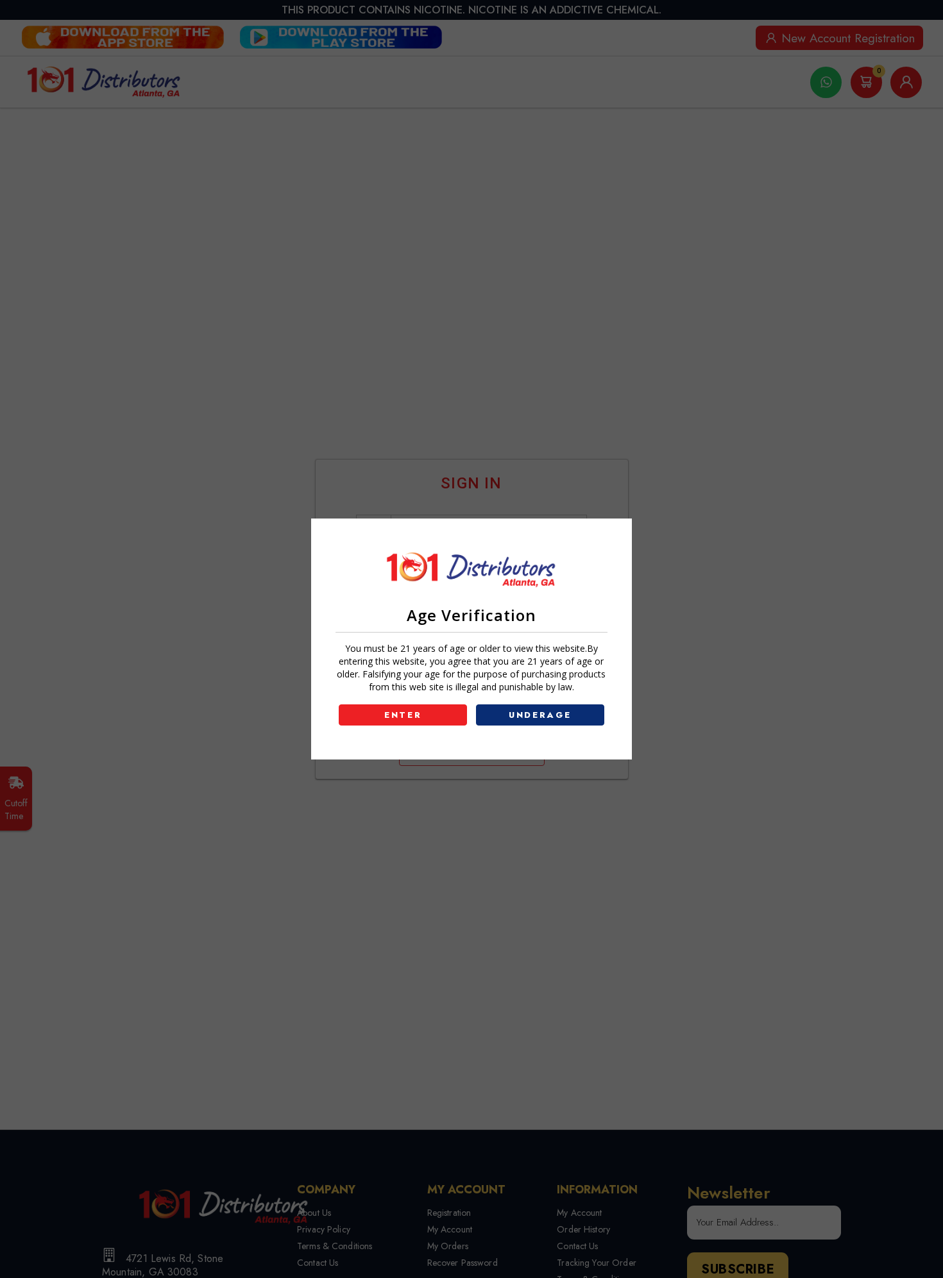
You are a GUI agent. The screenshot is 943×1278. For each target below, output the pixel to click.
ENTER (403, 715)
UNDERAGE (540, 715)
